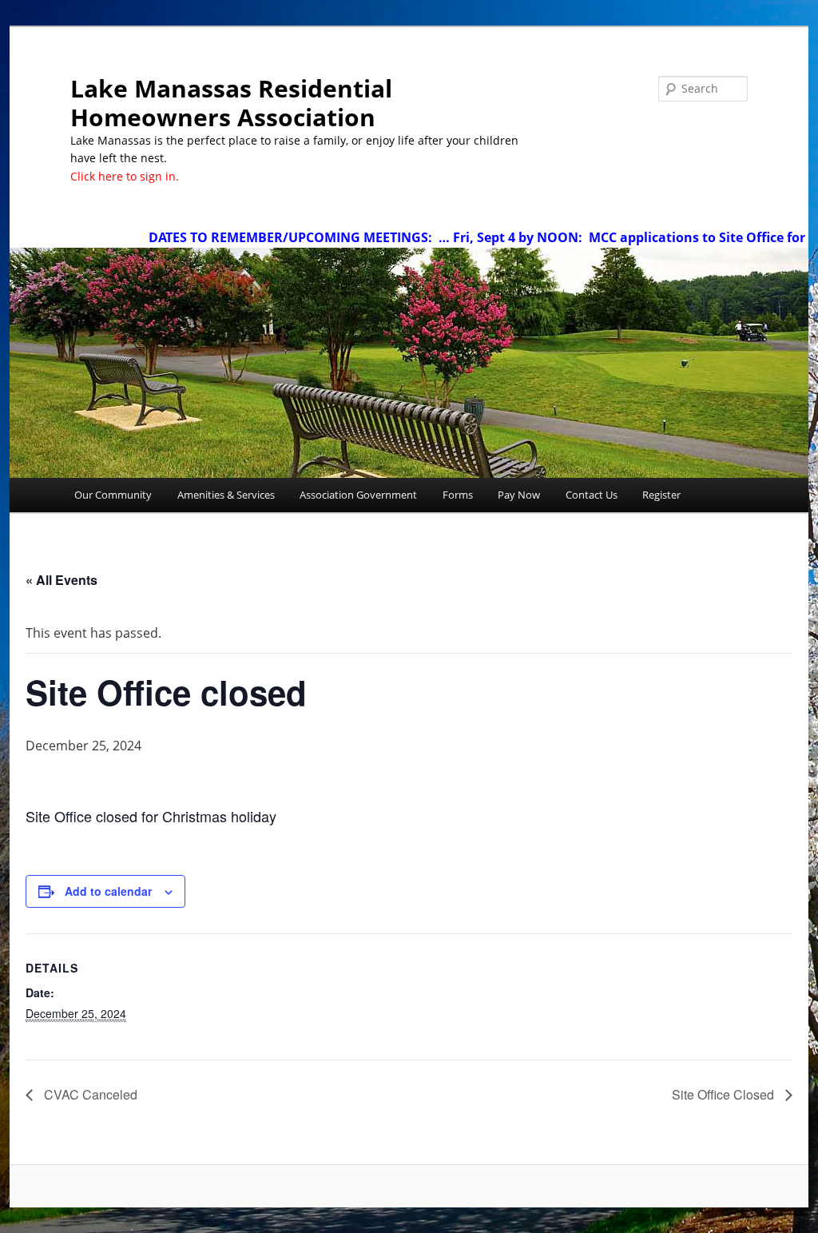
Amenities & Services (226, 494)
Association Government (358, 494)
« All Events (61, 580)
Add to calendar (108, 891)
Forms (458, 494)
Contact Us (591, 494)
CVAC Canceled (89, 1094)
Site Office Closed (724, 1094)
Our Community (113, 494)
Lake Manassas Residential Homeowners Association (231, 102)
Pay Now (519, 494)
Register (661, 494)
